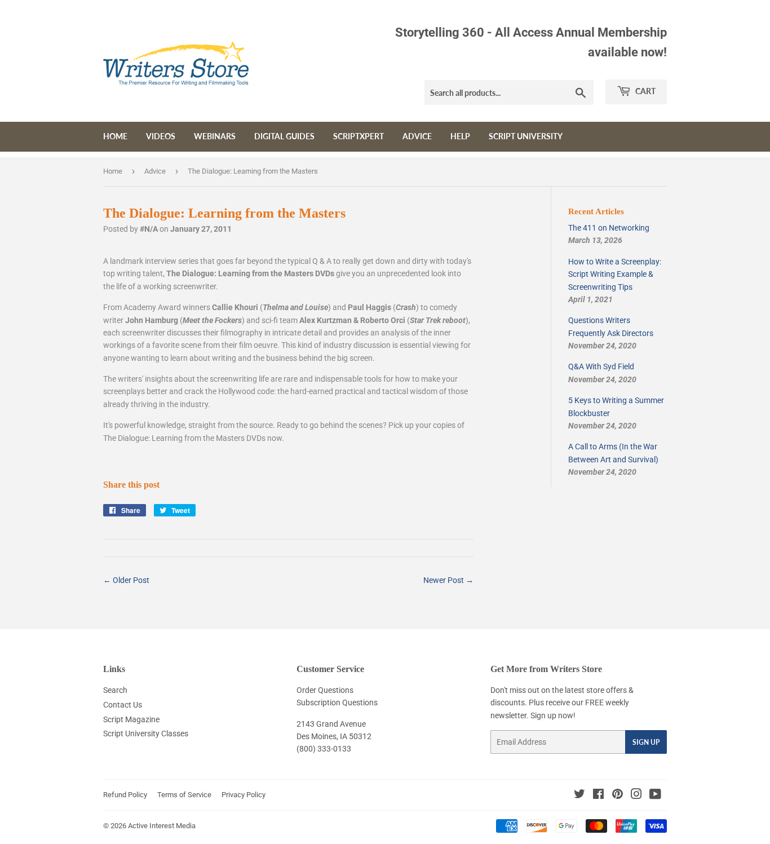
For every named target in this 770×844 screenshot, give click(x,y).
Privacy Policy (243, 794)
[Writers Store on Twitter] (579, 795)
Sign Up (646, 742)
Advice (417, 136)
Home (115, 136)
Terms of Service (184, 794)
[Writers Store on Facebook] (598, 795)
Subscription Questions (337, 702)
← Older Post (126, 580)
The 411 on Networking (608, 227)
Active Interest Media (162, 825)
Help (460, 136)
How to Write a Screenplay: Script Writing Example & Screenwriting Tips (614, 274)
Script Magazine (131, 719)
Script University (526, 136)
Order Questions (325, 690)
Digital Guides (284, 136)
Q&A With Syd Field (601, 366)
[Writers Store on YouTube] (655, 795)
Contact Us (122, 704)
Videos (160, 136)
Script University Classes (145, 733)
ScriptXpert (358, 136)
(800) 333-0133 (324, 748)
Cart (645, 91)
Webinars (215, 136)
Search (115, 690)
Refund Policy (125, 794)
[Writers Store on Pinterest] (617, 795)
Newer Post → (448, 580)
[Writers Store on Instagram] (636, 795)
